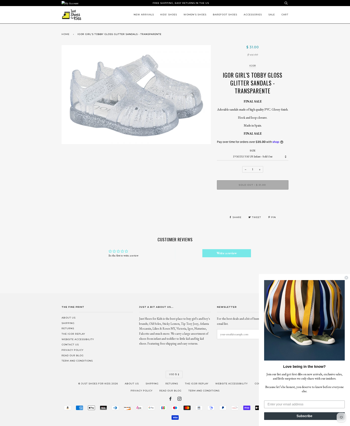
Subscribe (304, 416)
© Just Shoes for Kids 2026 (98, 383)
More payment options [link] (253, 206)
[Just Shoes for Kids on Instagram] (179, 399)
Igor (252, 65)
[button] (304, 320)
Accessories (253, 14)
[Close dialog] (346, 278)
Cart (284, 14)
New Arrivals (144, 14)
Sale (271, 14)
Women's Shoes (195, 14)
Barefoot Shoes (225, 14)
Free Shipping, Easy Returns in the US (181, 3)
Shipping (68, 323)
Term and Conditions (77, 360)
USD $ (173, 374)
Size (253, 150)
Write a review (227, 253)
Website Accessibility (78, 339)
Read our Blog (73, 355)
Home (65, 34)
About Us (69, 317)
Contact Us (70, 344)
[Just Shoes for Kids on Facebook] (170, 399)
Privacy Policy (72, 350)
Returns (68, 328)
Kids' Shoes (168, 14)
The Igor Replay (73, 333)
